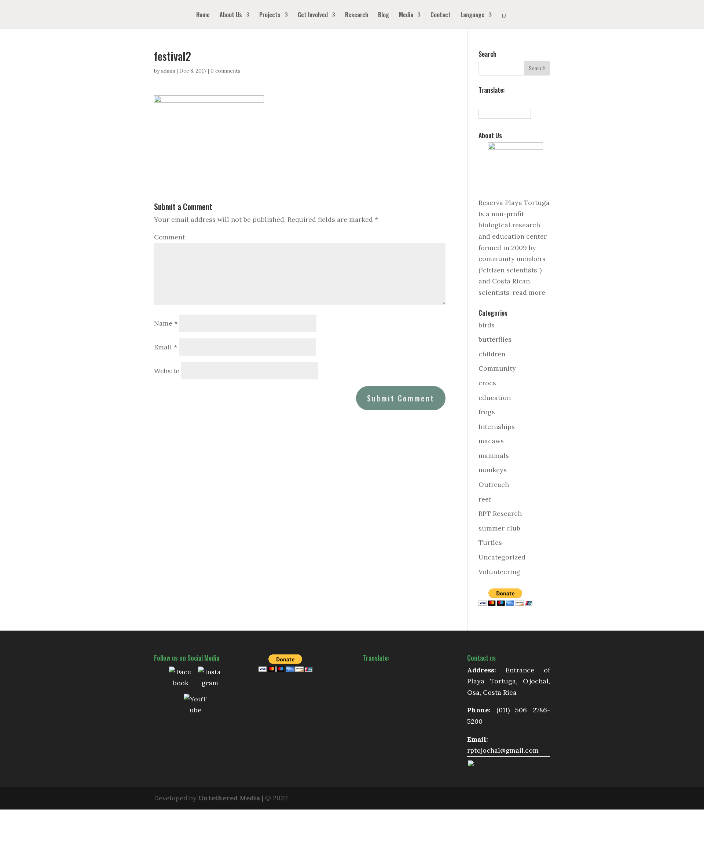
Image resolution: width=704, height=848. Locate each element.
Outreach (493, 484)
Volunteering (499, 572)
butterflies (494, 339)
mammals (493, 455)
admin (168, 70)
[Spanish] (482, 101)
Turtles (490, 542)
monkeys (492, 470)
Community (497, 368)
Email (165, 347)
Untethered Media (229, 798)
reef (484, 499)
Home (203, 15)
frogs (486, 412)
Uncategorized (501, 557)
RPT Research (500, 513)
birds (486, 325)
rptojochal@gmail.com (503, 750)
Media (406, 15)
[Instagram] (209, 678)
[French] (498, 101)
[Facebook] (180, 678)
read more (529, 292)
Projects (269, 15)
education (494, 397)
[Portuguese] (514, 101)
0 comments (225, 70)
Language (472, 15)
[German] (506, 101)
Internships (496, 426)
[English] (490, 101)
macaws (491, 441)
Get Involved (313, 15)
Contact (440, 15)
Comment (169, 237)
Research (356, 15)
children (491, 354)
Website (166, 371)
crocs (487, 383)
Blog (383, 15)
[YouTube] (195, 705)
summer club (499, 528)
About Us (231, 15)
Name (165, 323)
